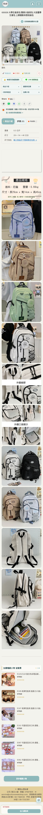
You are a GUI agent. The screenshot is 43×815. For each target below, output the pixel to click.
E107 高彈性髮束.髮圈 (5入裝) (29, 708)
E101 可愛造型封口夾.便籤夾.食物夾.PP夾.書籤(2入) (28, 726)
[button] (5, 36)
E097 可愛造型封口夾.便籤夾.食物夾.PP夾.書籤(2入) (28, 743)
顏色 (3, 68)
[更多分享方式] (24, 104)
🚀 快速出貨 (6, 73)
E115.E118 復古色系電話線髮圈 (28, 674)
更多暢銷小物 (21, 779)
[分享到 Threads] (4, 104)
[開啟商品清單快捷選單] (38, 800)
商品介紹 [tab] (9, 121)
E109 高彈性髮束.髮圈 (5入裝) (29, 691)
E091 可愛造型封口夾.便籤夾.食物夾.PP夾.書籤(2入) (28, 760)
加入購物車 (24, 811)
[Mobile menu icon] (38, 4)
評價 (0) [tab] (20, 121)
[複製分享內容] (29, 104)
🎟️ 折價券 (16, 73)
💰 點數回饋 (26, 73)
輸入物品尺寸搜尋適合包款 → (25, 140)
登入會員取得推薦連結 (14, 113)
